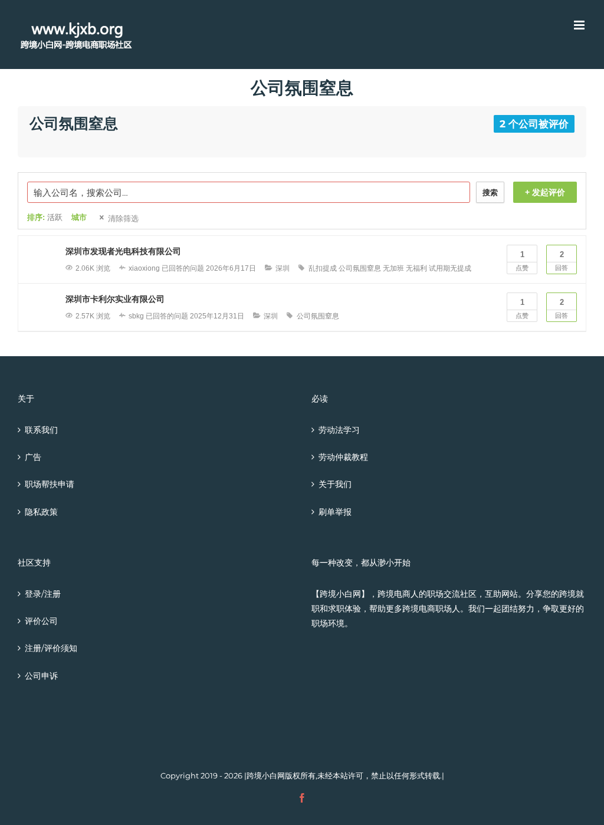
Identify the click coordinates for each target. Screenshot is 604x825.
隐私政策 (41, 512)
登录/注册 (43, 594)
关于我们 (335, 484)
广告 (33, 457)
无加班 (393, 268)
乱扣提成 (322, 268)
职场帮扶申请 (49, 484)
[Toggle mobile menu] (580, 25)
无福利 (416, 268)
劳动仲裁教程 (343, 457)
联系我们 (41, 430)
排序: (45, 217)
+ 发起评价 (545, 192)
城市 (79, 217)
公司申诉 (41, 675)
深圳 (282, 268)
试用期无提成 (450, 268)
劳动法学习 (339, 430)
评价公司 (41, 621)
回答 (561, 260)
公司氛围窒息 (360, 268)
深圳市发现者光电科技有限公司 (123, 251)
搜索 (490, 192)
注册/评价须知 (51, 648)
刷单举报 (335, 512)
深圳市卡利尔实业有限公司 (115, 299)
